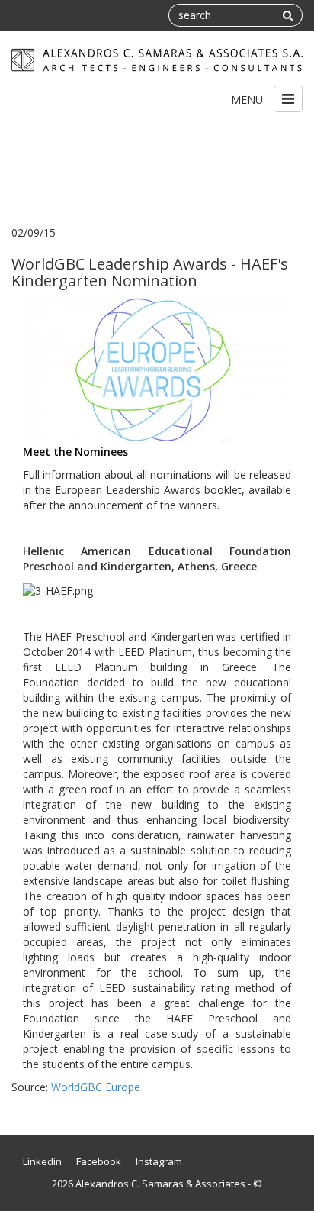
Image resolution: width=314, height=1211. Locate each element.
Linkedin (42, 1161)
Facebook (98, 1161)
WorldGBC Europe (95, 1087)
